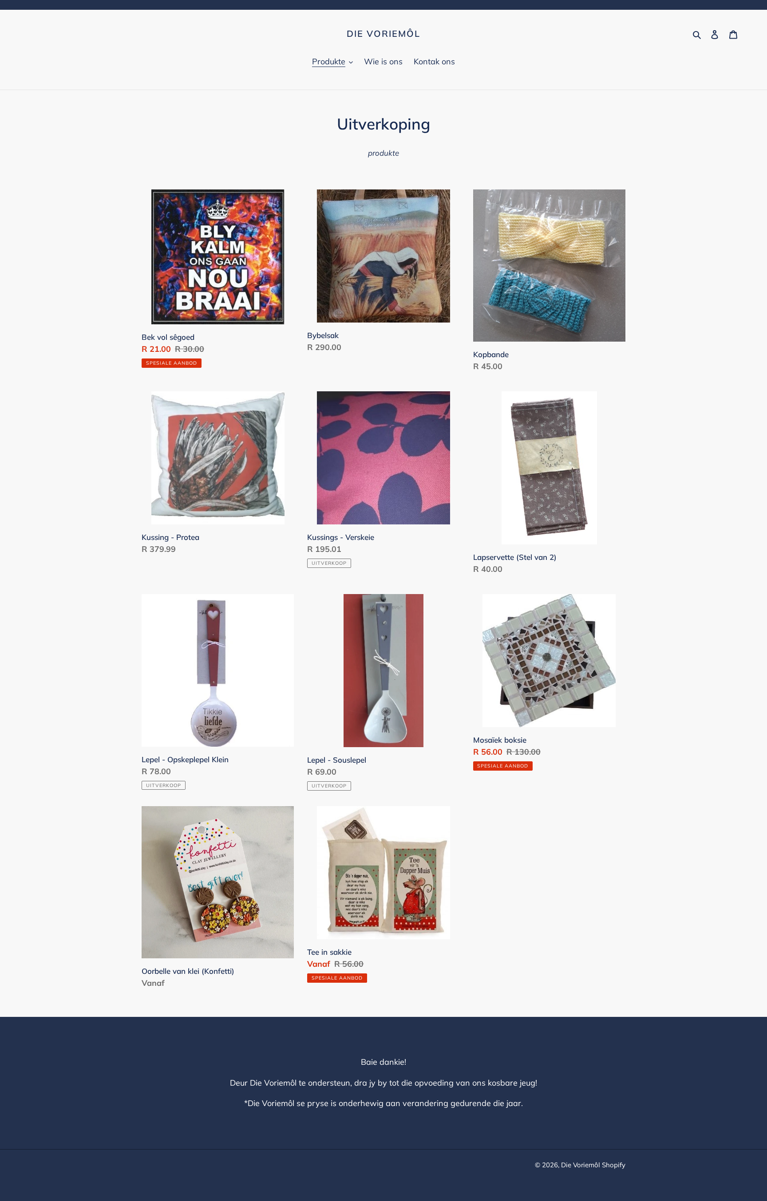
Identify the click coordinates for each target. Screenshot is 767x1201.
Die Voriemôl (383, 33)
